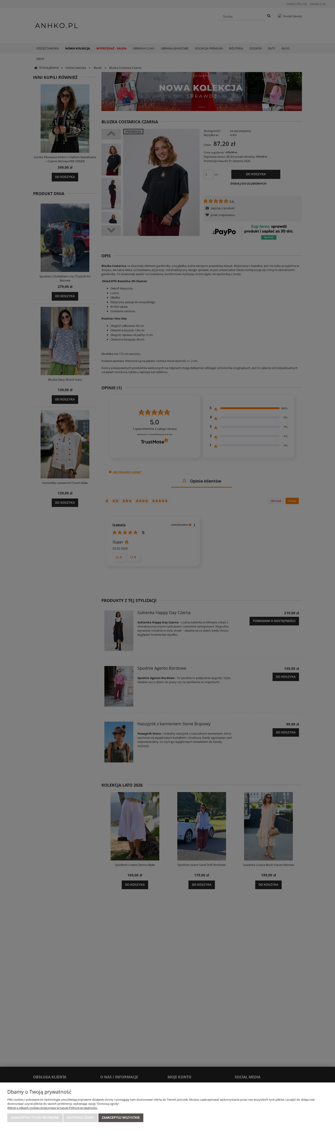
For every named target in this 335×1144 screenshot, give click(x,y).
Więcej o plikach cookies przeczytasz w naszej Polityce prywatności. (52, 1108)
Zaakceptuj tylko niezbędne (35, 1117)
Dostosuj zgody (80, 1117)
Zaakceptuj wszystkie (121, 1117)
